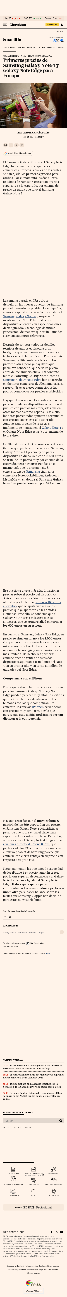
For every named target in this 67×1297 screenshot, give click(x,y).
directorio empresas (53, 1184)
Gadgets (41, 48)
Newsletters (53, 1270)
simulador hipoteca (33, 1173)
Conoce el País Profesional (33, 1207)
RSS (46, 1270)
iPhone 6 (38, 707)
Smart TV (31, 48)
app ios (33, 1195)
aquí (48, 953)
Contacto (10, 1266)
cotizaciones (13, 1195)
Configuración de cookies (49, 1266)
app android (54, 1195)
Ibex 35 (8, 18)
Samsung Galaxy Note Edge (22, 380)
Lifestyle (51, 48)
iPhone (32, 932)
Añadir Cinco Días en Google (19, 153)
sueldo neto (53, 1173)
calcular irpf (13, 1173)
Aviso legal (19, 1266)
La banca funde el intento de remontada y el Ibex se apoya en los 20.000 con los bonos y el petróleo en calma (32, 1096)
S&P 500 (28, 18)
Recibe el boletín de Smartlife (21, 911)
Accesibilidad (32, 1270)
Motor (61, 48)
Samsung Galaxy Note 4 (19, 316)
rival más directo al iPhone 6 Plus (26, 844)
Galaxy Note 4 (51, 427)
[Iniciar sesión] (62, 24)
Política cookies (31, 1266)
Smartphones (10, 48)
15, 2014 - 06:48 (33, 137)
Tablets (21, 48)
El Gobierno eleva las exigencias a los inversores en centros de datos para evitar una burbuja (32, 1067)
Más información (10, 946)
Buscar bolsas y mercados (18, 1112)
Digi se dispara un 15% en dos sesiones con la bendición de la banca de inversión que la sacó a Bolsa (32, 1085)
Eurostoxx (16, 1127)
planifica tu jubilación (13, 1184)
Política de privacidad (17, 1270)
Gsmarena (33, 471)
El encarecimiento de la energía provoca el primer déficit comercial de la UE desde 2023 (33, 1076)
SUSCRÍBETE (52, 25)
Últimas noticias (13, 1060)
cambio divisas (33, 1184)
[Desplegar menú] (5, 25)
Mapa (41, 1270)
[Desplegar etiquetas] (62, 932)
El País (60, 31)
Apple (41, 932)
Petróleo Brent (51, 18)
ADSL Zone (56, 40)
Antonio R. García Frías (33, 132)
